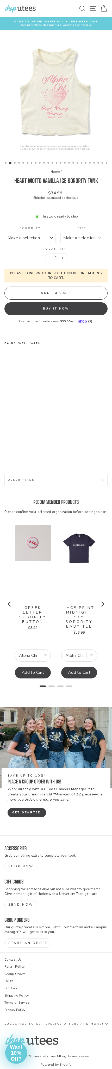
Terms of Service (16, 1002)
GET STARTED (26, 812)
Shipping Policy (16, 995)
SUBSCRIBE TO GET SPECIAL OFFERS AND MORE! (54, 1024)
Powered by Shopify (56, 1064)
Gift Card (11, 988)
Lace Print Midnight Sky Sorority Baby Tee (79, 617)
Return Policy (14, 967)
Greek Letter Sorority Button (32, 614)
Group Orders (15, 974)
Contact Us (12, 959)
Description (21, 480)
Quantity (56, 249)
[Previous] (9, 604)
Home (55, 172)
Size (82, 228)
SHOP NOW (21, 866)
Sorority (30, 228)
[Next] (102, 604)
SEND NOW (20, 905)
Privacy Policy (15, 1010)
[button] (16, 1053)
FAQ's (9, 981)
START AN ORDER (28, 943)
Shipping (39, 198)
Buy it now (56, 309)
